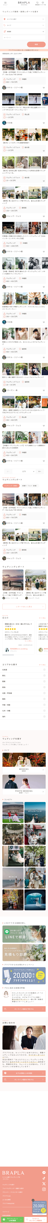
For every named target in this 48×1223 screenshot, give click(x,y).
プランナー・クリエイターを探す (12, 1192)
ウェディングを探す (8, 1185)
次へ (39, 471)
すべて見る (42, 618)
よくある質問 (6, 1200)
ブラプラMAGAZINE (8, 1203)
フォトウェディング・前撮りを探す (13, 1188)
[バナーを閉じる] (33, 1200)
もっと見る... (28, 641)
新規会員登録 (6, 1215)
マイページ (5, 1212)
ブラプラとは (6, 1196)
